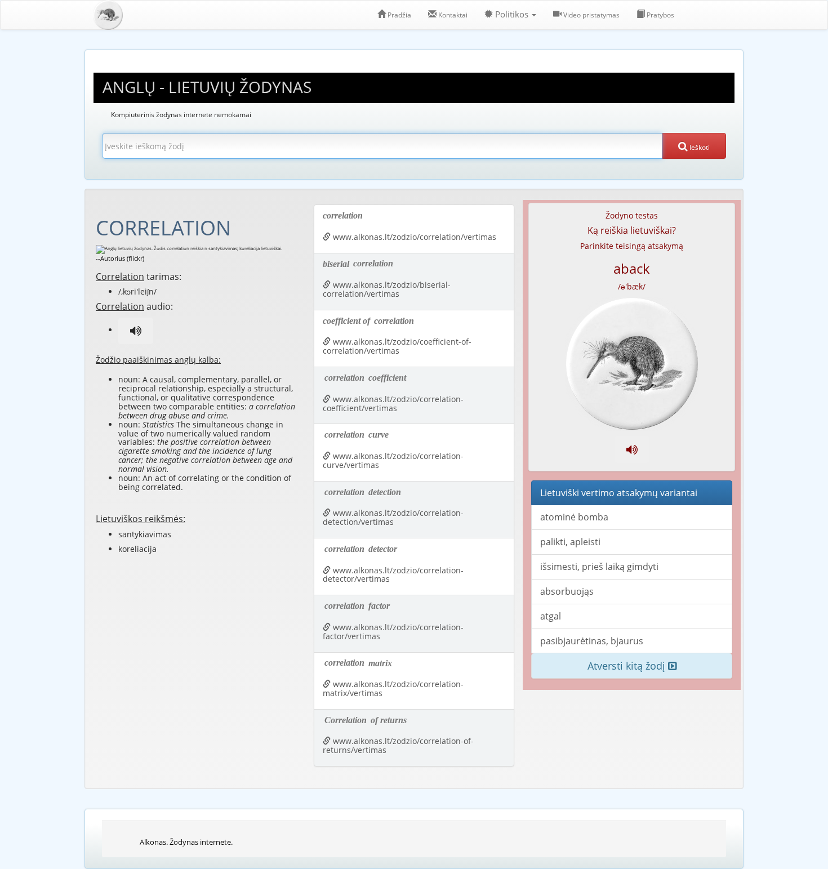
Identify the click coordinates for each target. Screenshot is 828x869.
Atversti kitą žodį (627, 665)
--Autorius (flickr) (120, 258)
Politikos (512, 14)
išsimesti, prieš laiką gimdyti (599, 566)
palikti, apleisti (570, 542)
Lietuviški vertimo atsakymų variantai (618, 493)
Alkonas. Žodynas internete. (186, 842)
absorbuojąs (567, 591)
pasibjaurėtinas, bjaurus (591, 641)
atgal (550, 616)
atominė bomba (574, 517)
